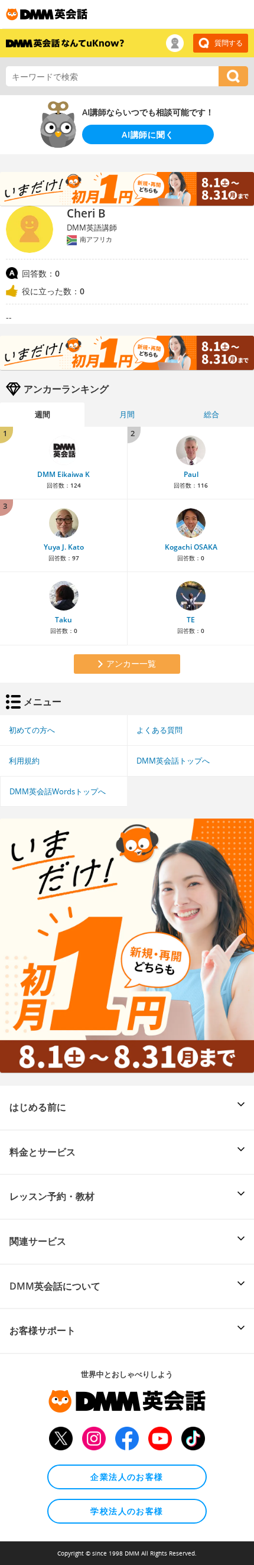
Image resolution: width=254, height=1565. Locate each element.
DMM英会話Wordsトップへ (57, 791)
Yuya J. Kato (64, 547)
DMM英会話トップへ (173, 760)
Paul (191, 474)
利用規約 (24, 760)
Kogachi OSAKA (191, 547)
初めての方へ (32, 730)
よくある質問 (159, 730)
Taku (63, 619)
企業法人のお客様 (126, 1476)
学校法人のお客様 (126, 1511)
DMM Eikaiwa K (63, 474)
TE (191, 619)
